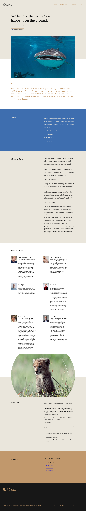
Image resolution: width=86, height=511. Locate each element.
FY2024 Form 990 (49, 465)
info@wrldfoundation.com (52, 459)
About (55, 4)
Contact (81, 4)
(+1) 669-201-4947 (49, 462)
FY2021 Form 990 (49, 473)
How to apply (73, 4)
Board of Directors (63, 4)
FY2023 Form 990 (49, 468)
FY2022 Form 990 (49, 470)
